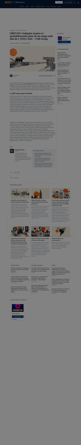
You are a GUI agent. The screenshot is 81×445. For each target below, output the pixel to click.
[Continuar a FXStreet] (78, 3)
